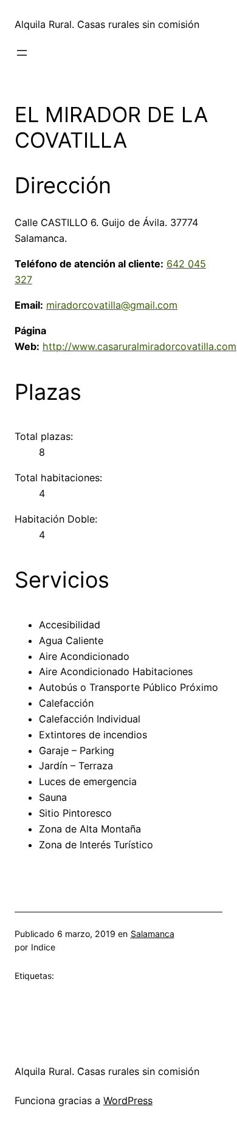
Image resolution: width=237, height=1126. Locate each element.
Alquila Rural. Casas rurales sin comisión (107, 24)
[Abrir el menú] (22, 53)
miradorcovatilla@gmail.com (111, 305)
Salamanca (152, 934)
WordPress (128, 1100)
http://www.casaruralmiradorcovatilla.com (139, 346)
